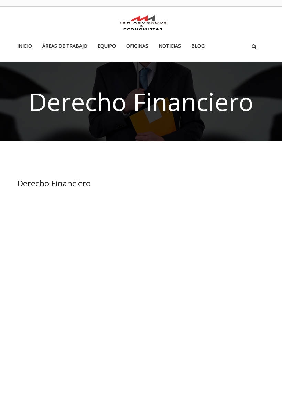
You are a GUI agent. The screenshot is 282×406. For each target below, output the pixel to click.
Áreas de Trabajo (64, 46)
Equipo (107, 46)
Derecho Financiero (54, 183)
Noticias (170, 46)
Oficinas (137, 46)
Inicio (24, 46)
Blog (198, 46)
